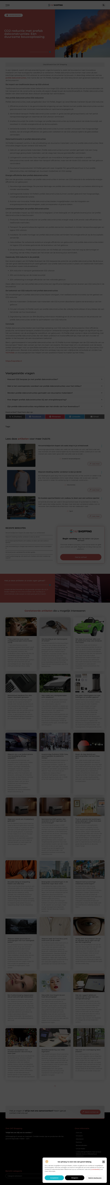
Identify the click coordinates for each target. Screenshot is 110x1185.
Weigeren (74, 1178)
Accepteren (54, 1178)
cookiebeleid (95, 1169)
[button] (103, 1162)
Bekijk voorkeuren (95, 1178)
